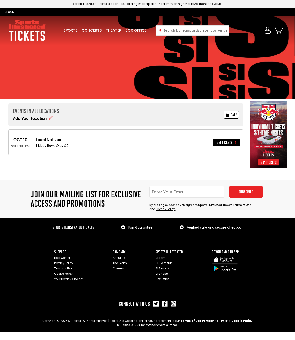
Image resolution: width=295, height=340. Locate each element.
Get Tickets (224, 142)
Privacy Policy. (166, 209)
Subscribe (246, 192)
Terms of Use (242, 205)
